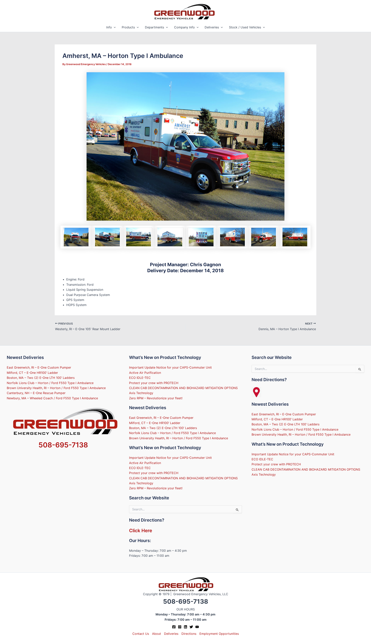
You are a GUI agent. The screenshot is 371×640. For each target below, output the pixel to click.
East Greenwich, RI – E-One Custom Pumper (39, 367)
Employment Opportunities (219, 634)
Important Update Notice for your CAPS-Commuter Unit (170, 367)
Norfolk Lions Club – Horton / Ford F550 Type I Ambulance (50, 383)
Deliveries (212, 27)
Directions (188, 634)
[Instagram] (179, 627)
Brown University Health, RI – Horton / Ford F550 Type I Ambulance (56, 388)
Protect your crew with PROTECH (153, 383)
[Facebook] (174, 627)
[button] (114, 27)
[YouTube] (197, 627)
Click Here (140, 530)
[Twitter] (191, 627)
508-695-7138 (63, 445)
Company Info (184, 27)
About (156, 634)
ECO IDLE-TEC (140, 378)
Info (109, 27)
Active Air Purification (145, 373)
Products (128, 27)
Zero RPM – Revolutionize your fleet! (155, 398)
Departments (154, 27)
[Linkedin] (185, 627)
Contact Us (140, 634)
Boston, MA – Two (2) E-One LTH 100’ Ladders (41, 378)
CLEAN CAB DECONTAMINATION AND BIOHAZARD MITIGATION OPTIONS (183, 388)
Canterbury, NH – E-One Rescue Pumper (36, 393)
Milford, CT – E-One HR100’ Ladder (32, 373)
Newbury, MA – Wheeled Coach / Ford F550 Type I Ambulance (52, 398)
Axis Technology (141, 393)
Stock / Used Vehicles (245, 27)
